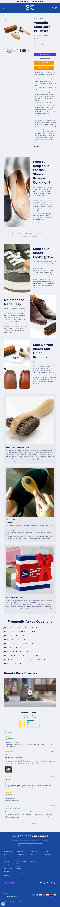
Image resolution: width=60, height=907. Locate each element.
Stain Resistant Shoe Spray (22, 873)
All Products (48, 854)
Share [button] (37, 146)
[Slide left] (5, 50)
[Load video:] (30, 692)
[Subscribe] (42, 845)
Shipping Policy (8, 868)
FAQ (32, 858)
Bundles (47, 858)
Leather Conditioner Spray (22, 867)
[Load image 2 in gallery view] (14, 50)
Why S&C (6, 858)
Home (5, 854)
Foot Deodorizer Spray (21, 862)
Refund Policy (7, 871)
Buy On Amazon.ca (43, 67)
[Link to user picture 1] (8, 769)
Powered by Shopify (17, 901)
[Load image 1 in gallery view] (9, 50)
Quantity (36, 41)
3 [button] (30, 823)
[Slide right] (28, 50)
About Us (6, 861)
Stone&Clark (10, 901)
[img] (9, 736)
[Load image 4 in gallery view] (24, 50)
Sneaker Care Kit (21, 858)
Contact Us (7, 864)
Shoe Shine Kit (21, 854)
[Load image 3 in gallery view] (19, 50)
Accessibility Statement (7, 876)
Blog (32, 854)
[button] (3, 8)
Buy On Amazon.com (43, 62)
